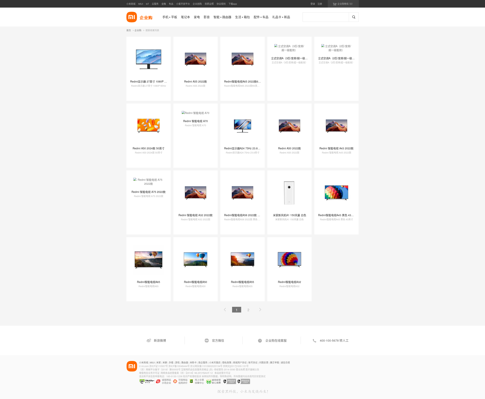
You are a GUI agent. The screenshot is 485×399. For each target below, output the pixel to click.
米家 (158, 362)
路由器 (184, 362)
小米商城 (130, 3)
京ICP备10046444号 (179, 366)
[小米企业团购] (131, 17)
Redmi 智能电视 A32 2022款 (195, 215)
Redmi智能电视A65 (148, 282)
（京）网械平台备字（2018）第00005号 (160, 369)
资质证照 (209, 3)
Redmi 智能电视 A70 (195, 121)
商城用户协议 (240, 362)
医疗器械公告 (252, 369)
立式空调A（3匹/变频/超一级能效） (292, 58)
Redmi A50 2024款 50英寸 (148, 148)
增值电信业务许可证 (149, 372)
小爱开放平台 (183, 3)
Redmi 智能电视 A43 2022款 (336, 148)
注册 (320, 3)
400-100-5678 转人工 (334, 340)
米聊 (165, 362)
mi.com (145, 366)
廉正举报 (274, 362)
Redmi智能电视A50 (195, 282)
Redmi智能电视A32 (289, 282)
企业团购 (197, 3)
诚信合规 (285, 362)
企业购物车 (343, 4)
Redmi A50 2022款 (289, 148)
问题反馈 (263, 362)
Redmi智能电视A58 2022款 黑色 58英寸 (248, 215)
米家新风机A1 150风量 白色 (289, 215)
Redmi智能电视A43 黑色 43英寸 (337, 215)
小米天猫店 (215, 362)
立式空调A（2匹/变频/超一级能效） (339, 58)
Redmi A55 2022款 (195, 81)
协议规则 (221, 3)
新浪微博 (160, 340)
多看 (171, 362)
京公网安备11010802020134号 (206, 366)
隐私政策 (226, 362)
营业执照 (240, 369)
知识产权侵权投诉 (192, 376)
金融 (163, 3)
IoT (147, 3)
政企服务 (202, 362)
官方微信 (218, 340)
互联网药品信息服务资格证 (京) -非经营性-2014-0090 (208, 369)
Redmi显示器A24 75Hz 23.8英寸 (243, 148)
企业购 (138, 30)
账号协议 (252, 362)
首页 (128, 30)
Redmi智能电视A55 (242, 282)
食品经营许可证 (222, 372)
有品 (171, 3)
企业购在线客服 (276, 340)
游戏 (177, 362)
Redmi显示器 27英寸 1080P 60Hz (150, 81)
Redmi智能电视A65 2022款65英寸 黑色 (247, 81)
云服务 (155, 3)
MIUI (140, 3)
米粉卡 (193, 362)
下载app (232, 3)
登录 (313, 3)
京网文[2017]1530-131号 (236, 366)
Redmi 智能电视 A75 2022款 (148, 192)
